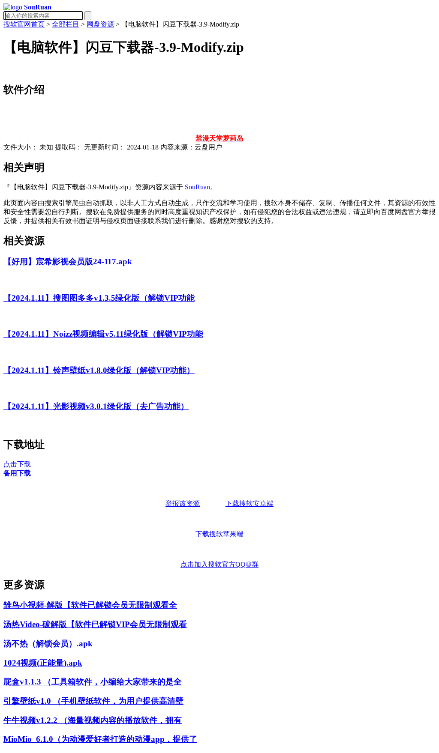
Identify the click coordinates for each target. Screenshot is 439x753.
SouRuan (197, 187)
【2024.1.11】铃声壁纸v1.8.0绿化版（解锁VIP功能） (99, 370)
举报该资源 (182, 503)
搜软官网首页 (24, 24)
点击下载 (17, 464)
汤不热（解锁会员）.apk (48, 643)
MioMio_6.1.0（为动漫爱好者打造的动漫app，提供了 (100, 739)
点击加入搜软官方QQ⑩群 (219, 564)
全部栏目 (65, 24)
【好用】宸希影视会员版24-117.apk (67, 261)
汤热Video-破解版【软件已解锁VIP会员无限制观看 (95, 624)
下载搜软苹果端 (219, 534)
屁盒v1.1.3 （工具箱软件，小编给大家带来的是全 (92, 681)
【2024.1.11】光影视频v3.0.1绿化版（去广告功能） (96, 406)
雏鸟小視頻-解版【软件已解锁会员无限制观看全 (90, 605)
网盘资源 (100, 24)
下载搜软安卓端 (250, 503)
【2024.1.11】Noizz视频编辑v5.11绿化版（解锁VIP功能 (103, 333)
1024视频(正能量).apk (42, 662)
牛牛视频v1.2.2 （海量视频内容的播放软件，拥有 (92, 720)
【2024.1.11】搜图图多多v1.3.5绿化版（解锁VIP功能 (99, 297)
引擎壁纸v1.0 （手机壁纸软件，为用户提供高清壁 (93, 700)
